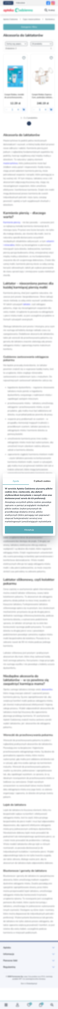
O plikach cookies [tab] (42, 481)
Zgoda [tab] (16, 481)
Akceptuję (29, 529)
